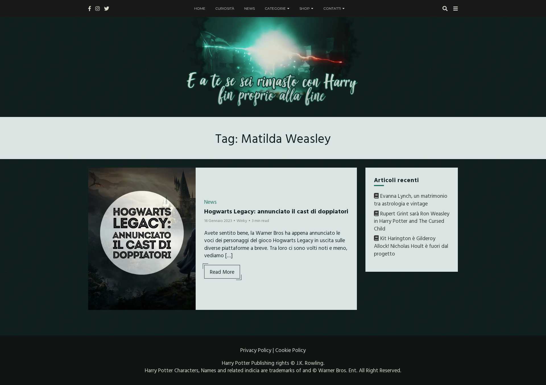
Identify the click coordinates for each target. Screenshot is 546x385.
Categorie (275, 8)
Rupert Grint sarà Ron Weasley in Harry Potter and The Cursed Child (411, 220)
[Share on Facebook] (94, 175)
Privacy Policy (255, 350)
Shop (304, 8)
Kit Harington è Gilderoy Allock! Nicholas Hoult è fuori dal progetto (411, 245)
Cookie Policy (290, 350)
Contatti (332, 8)
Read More (222, 272)
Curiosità (224, 8)
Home (199, 8)
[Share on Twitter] (94, 186)
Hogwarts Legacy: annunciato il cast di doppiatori (276, 211)
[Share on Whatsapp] (94, 206)
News (249, 8)
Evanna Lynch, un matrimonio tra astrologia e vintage (410, 199)
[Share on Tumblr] (94, 196)
